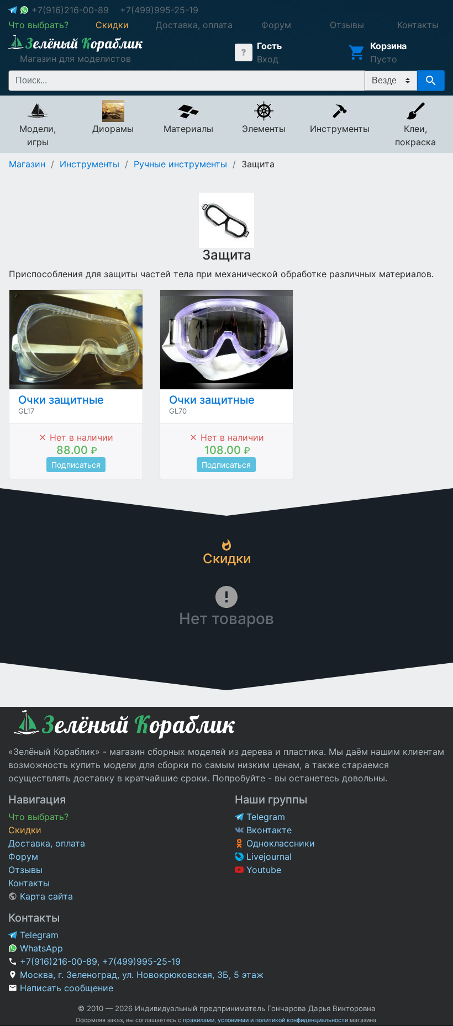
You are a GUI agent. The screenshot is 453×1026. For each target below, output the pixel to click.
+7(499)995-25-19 (159, 9)
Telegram (264, 816)
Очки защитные (61, 399)
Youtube (262, 869)
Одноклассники (279, 843)
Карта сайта (45, 896)
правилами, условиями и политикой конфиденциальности (265, 1020)
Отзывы (25, 869)
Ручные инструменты (180, 164)
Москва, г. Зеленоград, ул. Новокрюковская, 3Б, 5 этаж (142, 974)
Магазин (27, 164)
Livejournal (268, 856)
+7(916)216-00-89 (70, 9)
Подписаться (76, 464)
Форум (23, 856)
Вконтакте (268, 829)
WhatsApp (40, 948)
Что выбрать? (38, 816)
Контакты (29, 883)
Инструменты (89, 164)
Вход (267, 59)
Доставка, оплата (46, 843)
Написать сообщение (66, 987)
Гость (269, 45)
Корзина (388, 45)
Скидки (24, 829)
